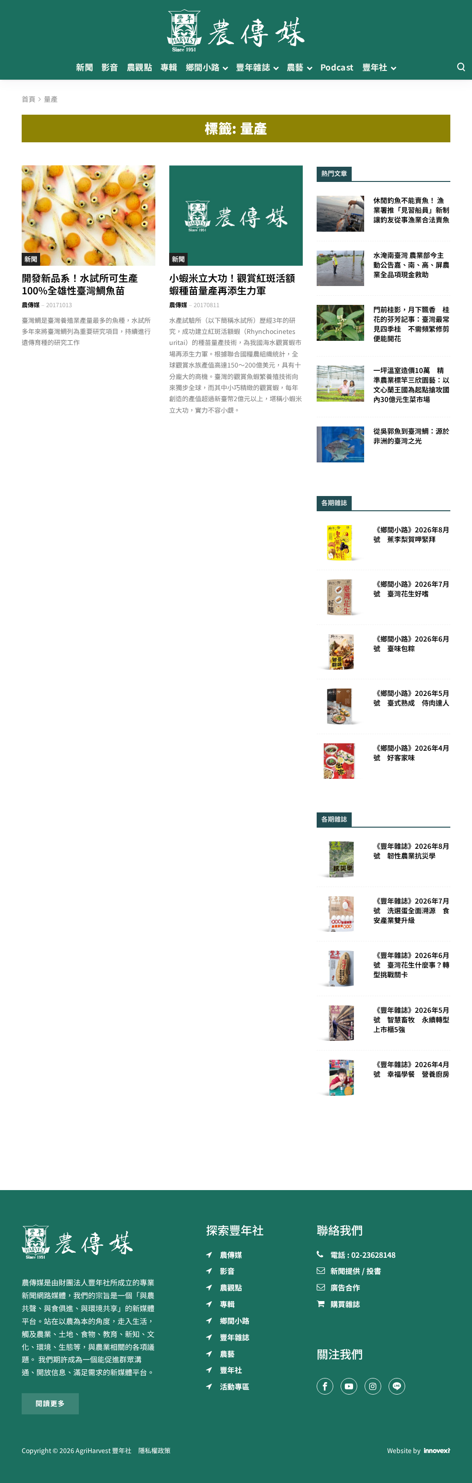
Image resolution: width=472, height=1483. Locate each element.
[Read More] (88, 215)
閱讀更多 (50, 1403)
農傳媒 (31, 305)
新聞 (30, 259)
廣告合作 (345, 1288)
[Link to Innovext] (437, 1451)
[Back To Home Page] (88, 1241)
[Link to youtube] (349, 1386)
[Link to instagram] (373, 1386)
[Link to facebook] (325, 1386)
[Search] (461, 67)
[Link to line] (397, 1386)
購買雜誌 (345, 1304)
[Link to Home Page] (236, 27)
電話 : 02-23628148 (362, 1255)
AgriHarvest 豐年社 (103, 1451)
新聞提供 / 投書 (355, 1271)
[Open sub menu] (225, 67)
